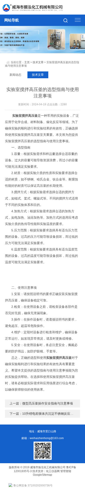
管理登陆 (65, 471)
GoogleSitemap (42, 474)
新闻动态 (15, 74)
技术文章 (38, 62)
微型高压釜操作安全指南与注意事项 (47, 403)
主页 (27, 62)
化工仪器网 (53, 471)
